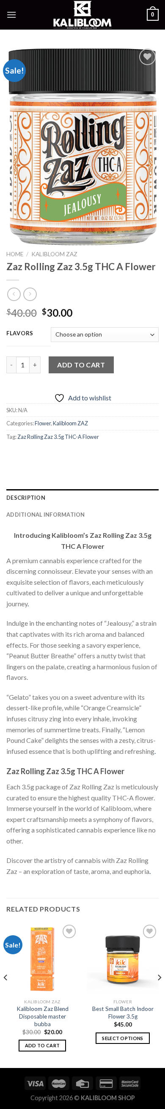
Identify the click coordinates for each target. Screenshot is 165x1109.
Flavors (19, 334)
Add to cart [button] (42, 1045)
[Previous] (6, 994)
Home (14, 254)
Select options (122, 1038)
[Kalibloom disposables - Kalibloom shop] (82, 15)
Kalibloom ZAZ (54, 254)
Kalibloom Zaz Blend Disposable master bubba (42, 1016)
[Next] (159, 994)
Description (25, 497)
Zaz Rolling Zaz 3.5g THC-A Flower (58, 436)
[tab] (82, 497)
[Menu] (11, 14)
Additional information (45, 514)
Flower (43, 423)
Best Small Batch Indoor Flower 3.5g (123, 1012)
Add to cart (81, 365)
